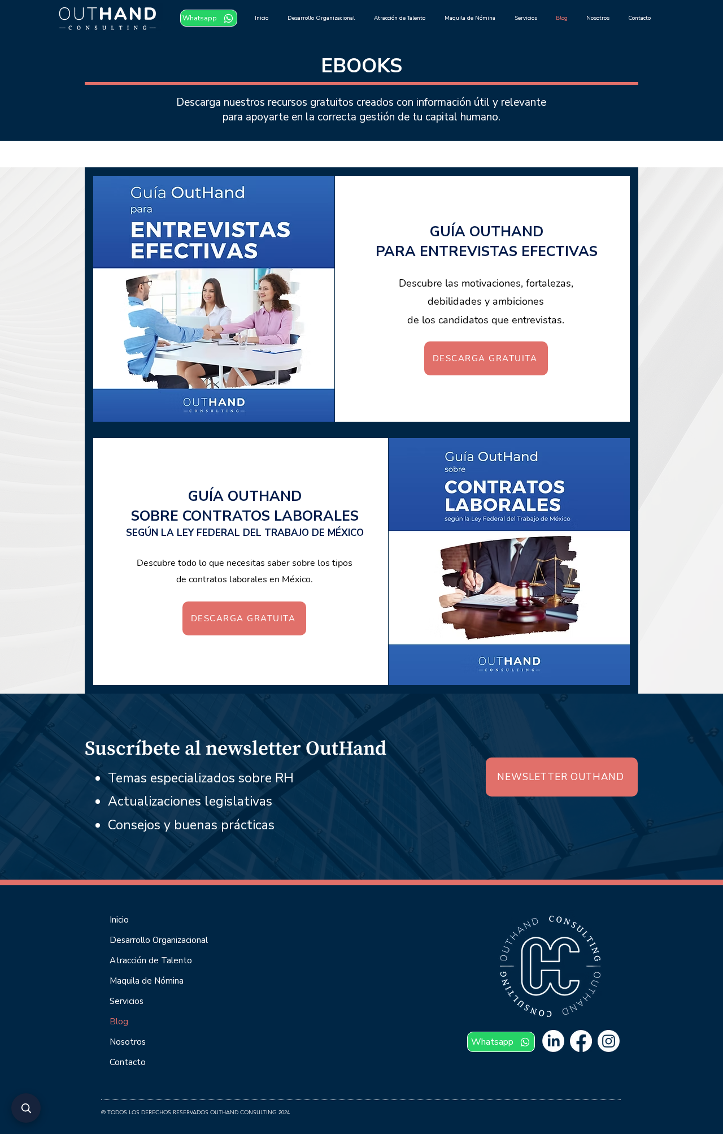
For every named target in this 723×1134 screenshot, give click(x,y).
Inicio (119, 919)
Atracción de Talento (151, 960)
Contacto (128, 1062)
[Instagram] (609, 1041)
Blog (119, 1021)
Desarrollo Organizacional (159, 940)
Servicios (126, 1001)
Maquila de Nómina (147, 980)
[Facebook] (581, 1041)
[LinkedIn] (553, 1041)
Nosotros (128, 1042)
